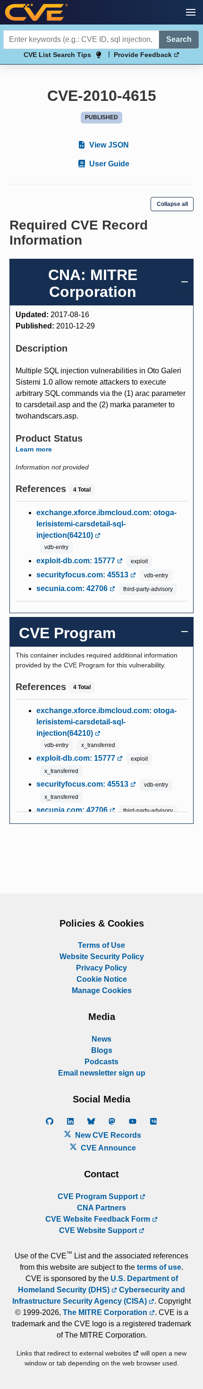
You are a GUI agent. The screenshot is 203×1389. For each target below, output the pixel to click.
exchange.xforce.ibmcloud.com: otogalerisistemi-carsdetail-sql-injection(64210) (106, 524)
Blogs (101, 1050)
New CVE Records (107, 1135)
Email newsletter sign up (101, 1073)
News (101, 1039)
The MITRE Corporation (106, 1312)
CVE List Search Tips (57, 54)
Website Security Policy (101, 957)
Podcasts (101, 1062)
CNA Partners (101, 1208)
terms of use (159, 1267)
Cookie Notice (101, 979)
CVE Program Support (99, 1196)
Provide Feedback (144, 54)
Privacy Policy (101, 968)
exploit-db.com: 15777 (76, 561)
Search (179, 39)
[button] (190, 12)
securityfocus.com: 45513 (83, 575)
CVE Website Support (99, 1230)
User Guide (108, 164)
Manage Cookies (102, 990)
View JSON (108, 145)
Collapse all (172, 204)
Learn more (34, 449)
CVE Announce (107, 1148)
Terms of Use (101, 945)
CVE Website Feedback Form (98, 1219)
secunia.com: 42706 (73, 588)
